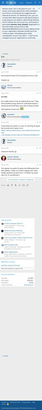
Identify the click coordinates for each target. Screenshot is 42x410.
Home (3, 404)
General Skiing (8, 227)
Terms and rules (15, 402)
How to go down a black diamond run (18, 238)
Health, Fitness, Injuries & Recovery (15, 256)
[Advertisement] (21, 46)
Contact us (5, 402)
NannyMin (6, 60)
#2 (40, 93)
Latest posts (6, 220)
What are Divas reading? (13, 230)
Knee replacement (11, 252)
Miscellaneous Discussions (12, 235)
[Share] (37, 72)
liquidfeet (4, 265)
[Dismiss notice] (39, 9)
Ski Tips (6, 242)
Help (33, 402)
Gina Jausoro (28, 285)
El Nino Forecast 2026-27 (13, 223)
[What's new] (35, 3)
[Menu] (2, 2)
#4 (40, 148)
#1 (40, 72)
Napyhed (11, 265)
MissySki (17, 265)
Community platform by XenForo (19, 408)
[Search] (39, 3)
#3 (40, 122)
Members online (8, 262)
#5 (40, 165)
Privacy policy (26, 402)
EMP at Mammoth (11, 245)
